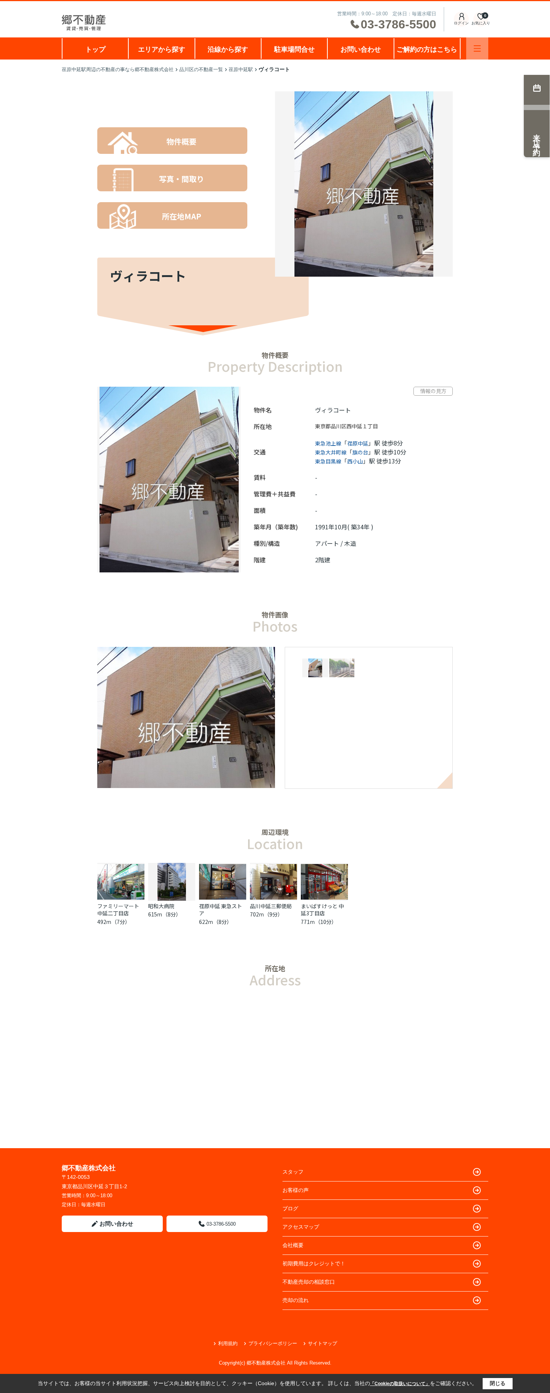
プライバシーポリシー (272, 1343)
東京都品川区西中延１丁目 (346, 426)
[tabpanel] (371, 669)
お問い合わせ (360, 49)
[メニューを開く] (477, 48)
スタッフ (292, 1172)
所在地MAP (181, 216)
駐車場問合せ (294, 49)
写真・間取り (181, 178)
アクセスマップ (300, 1227)
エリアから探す (161, 49)
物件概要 (181, 141)
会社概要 (292, 1245)
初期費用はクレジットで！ (313, 1263)
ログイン (461, 23)
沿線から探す (228, 49)
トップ (95, 49)
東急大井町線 (330, 452)
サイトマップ (322, 1343)
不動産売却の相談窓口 (308, 1282)
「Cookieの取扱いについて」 (400, 1383)
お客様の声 (295, 1190)
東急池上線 (328, 443)
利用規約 (228, 1343)
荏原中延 (357, 443)
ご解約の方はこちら (427, 49)
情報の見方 (433, 391)
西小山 (355, 461)
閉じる (497, 1383)
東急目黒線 (328, 461)
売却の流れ (295, 1300)
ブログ (290, 1208)
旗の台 (360, 452)
